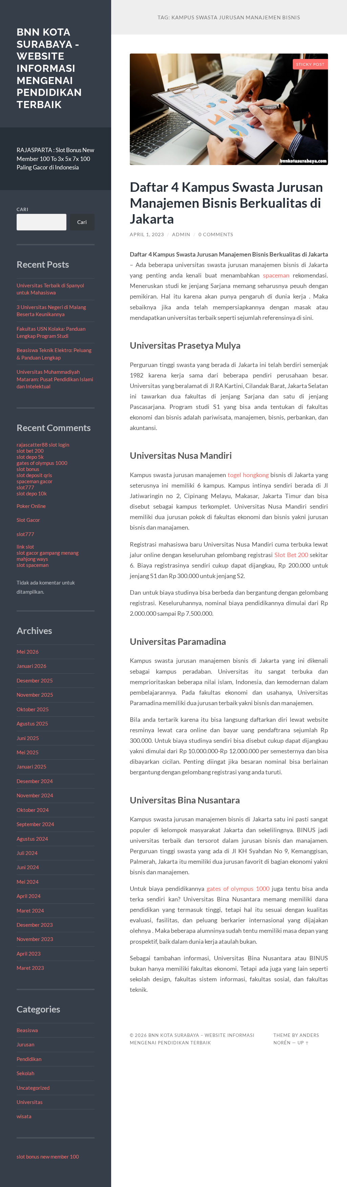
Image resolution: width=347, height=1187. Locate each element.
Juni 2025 (28, 738)
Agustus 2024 (32, 839)
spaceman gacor (35, 481)
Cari (22, 209)
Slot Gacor (28, 520)
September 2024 (35, 824)
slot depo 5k (30, 457)
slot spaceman (32, 565)
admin (181, 234)
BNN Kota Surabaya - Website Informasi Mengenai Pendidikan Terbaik (49, 68)
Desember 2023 (35, 925)
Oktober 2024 (33, 810)
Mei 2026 (28, 652)
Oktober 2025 (33, 709)
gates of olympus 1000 (42, 463)
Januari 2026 (31, 666)
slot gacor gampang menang (48, 553)
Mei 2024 (28, 882)
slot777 (25, 487)
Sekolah (25, 1073)
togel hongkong (248, 474)
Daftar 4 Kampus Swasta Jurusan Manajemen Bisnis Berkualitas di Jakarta (226, 202)
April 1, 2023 (147, 234)
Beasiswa (27, 1030)
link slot (25, 547)
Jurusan (25, 1044)
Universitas (30, 1102)
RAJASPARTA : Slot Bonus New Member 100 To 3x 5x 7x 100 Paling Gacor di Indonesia (55, 158)
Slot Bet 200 (291, 554)
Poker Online (31, 506)
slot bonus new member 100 (48, 1156)
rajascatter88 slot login (43, 445)
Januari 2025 (31, 766)
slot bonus (28, 469)
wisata (24, 1116)
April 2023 (29, 953)
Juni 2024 (28, 867)
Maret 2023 (30, 968)
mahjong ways (32, 559)
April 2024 (29, 896)
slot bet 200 (30, 451)
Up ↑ (303, 1042)
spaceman (276, 275)
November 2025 (35, 695)
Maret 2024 (30, 910)
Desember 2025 (35, 680)
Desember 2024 (35, 781)
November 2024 (35, 795)
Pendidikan (29, 1059)
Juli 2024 (27, 853)
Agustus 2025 (32, 723)
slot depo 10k (32, 493)
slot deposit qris (34, 475)
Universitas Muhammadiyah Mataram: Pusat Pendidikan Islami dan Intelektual (55, 379)
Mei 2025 (28, 752)
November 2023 (35, 939)
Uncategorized (33, 1088)
